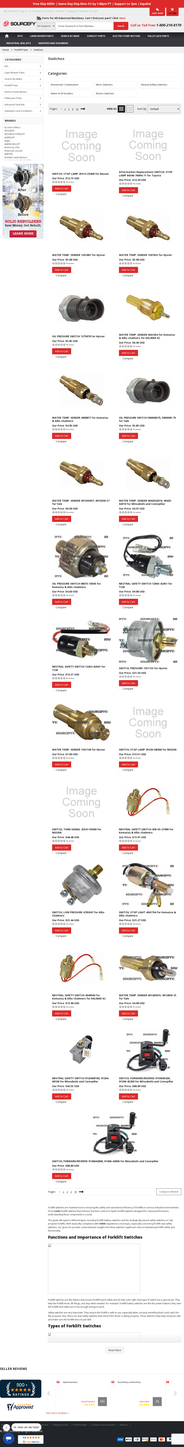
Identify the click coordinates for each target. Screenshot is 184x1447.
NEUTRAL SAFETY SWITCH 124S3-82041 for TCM (78, 668)
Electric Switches (105, 93)
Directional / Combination (64, 84)
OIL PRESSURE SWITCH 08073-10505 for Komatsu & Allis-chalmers (76, 585)
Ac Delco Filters (12, 127)
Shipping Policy (60, 1424)
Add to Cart (61, 188)
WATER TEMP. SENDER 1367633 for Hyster (145, 255)
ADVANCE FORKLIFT (14, 134)
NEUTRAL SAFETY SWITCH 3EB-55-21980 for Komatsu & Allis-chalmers (146, 831)
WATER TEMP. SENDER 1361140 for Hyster (78, 749)
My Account (10, 11)
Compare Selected (168, 1191)
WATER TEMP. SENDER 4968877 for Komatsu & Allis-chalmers (80, 419)
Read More (114, 1350)
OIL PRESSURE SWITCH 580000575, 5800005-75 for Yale (147, 419)
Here (122, 18)
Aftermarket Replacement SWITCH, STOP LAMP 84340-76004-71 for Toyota (145, 173)
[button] (50, 1393)
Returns (60, 11)
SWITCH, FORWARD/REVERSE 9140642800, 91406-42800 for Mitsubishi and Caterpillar (105, 1161)
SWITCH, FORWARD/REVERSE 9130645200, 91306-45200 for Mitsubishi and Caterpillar (146, 1079)
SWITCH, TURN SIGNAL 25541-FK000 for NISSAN (76, 831)
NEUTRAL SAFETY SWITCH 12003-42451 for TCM (145, 585)
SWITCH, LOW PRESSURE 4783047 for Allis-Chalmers (78, 914)
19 (77, 109)
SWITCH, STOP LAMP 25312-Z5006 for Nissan (80, 173)
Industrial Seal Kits (18, 43)
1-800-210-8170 (168, 25)
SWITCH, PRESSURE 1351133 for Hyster (143, 668)
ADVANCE (9, 130)
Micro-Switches (104, 84)
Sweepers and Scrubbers (53, 43)
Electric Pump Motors (126, 36)
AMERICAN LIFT (12, 144)
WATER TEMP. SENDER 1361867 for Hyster (78, 255)
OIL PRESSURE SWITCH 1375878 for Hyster (78, 336)
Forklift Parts (96, 36)
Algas (7, 140)
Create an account (42, 11)
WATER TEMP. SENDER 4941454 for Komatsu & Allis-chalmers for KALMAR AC (147, 336)
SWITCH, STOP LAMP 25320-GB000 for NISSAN (147, 749)
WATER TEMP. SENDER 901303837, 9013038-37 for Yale (80, 502)
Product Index (80, 1424)
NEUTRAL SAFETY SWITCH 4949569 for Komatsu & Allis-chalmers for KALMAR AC (79, 997)
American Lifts (12, 147)
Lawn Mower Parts (41, 36)
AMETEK (8, 154)
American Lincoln (13, 150)
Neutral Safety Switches (154, 84)
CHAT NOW (157, 13)
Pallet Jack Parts (158, 36)
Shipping (72, 11)
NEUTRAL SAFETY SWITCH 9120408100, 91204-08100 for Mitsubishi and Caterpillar (80, 1079)
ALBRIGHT (9, 137)
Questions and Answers (103, 1424)
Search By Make (70, 36)
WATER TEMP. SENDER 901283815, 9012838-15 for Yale (147, 997)
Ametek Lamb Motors (15, 157)
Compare (61, 194)
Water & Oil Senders (62, 93)
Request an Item (88, 11)
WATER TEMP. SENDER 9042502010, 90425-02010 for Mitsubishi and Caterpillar (145, 502)
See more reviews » (57, 1413)
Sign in (23, 11)
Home (6, 49)
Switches (38, 49)
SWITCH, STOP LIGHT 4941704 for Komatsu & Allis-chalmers (147, 914)
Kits (20, 36)
